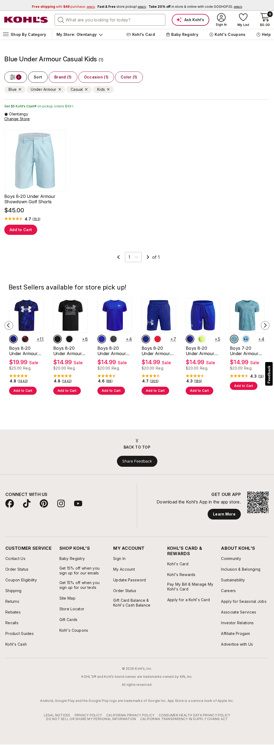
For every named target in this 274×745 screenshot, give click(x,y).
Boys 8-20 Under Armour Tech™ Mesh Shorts (200, 350)
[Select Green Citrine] (201, 339)
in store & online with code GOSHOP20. (195, 7)
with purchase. (63, 7)
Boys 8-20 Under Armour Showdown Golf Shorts (29, 199)
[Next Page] (148, 257)
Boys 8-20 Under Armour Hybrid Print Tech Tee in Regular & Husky (69, 350)
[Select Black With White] (69, 339)
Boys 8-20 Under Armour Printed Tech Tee (23, 350)
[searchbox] (110, 20)
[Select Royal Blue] (146, 339)
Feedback (269, 374)
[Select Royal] (101, 339)
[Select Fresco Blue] (246, 339)
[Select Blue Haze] (234, 339)
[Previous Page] (118, 257)
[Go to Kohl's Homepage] (26, 20)
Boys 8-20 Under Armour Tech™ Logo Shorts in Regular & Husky (159, 350)
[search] (61, 19)
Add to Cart (21, 229)
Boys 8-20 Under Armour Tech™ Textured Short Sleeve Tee (113, 350)
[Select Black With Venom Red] (25, 339)
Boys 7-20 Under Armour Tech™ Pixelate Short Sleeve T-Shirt (246, 350)
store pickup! (121, 7)
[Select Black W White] (57, 339)
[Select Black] (113, 339)
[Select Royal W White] (13, 339)
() (36, 219)
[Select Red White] (157, 339)
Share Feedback (137, 461)
